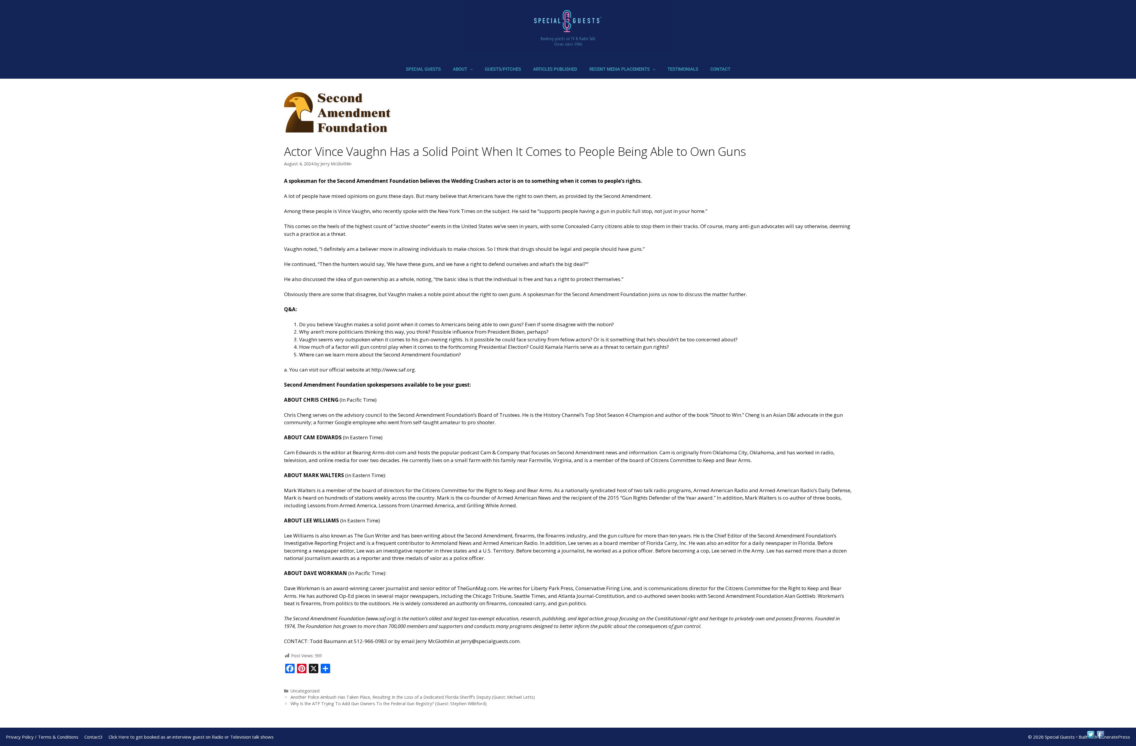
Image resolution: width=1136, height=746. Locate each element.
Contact (720, 69)
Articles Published (555, 69)
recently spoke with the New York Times (429, 211)
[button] (462, 69)
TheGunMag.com (477, 588)
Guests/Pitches (503, 69)
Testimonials (682, 69)
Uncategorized (305, 691)
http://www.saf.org (393, 369)
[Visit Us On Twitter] (1090, 737)
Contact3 (93, 737)
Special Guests (423, 69)
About (460, 69)
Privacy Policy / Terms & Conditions (42, 737)
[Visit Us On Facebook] (1100, 737)
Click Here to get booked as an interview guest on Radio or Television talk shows (191, 737)
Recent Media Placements (619, 69)
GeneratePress (1114, 737)
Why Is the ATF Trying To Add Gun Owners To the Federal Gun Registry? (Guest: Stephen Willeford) (389, 703)
